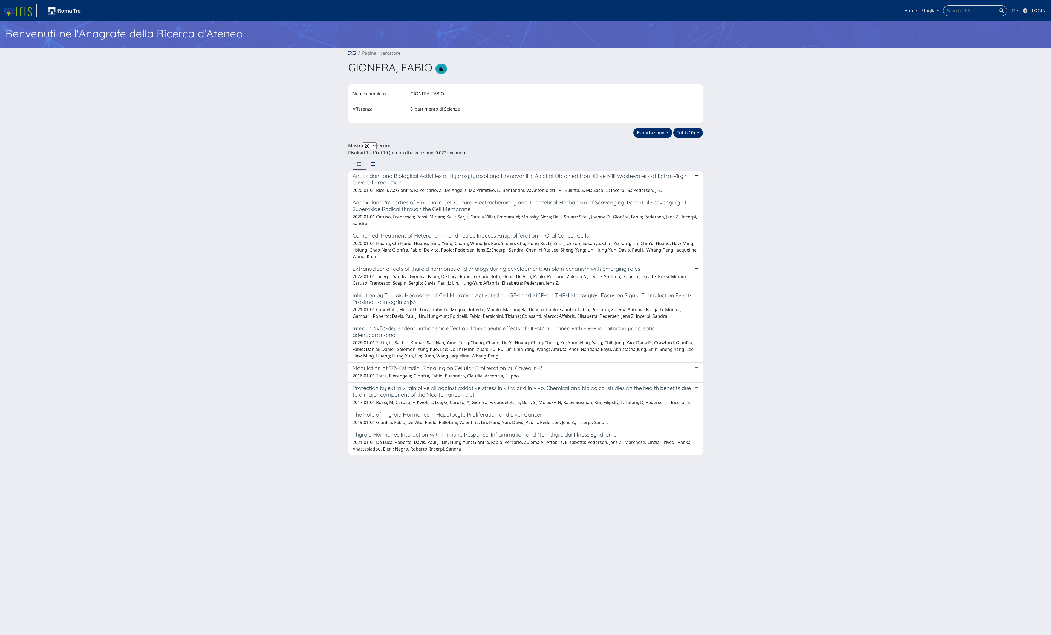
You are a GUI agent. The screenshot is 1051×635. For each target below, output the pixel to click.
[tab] (359, 164)
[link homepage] (20, 10)
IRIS (352, 53)
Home (910, 11)
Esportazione (651, 133)
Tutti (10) (686, 133)
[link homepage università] (64, 10)
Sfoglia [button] (928, 11)
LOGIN (1039, 11)
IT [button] (1013, 11)
